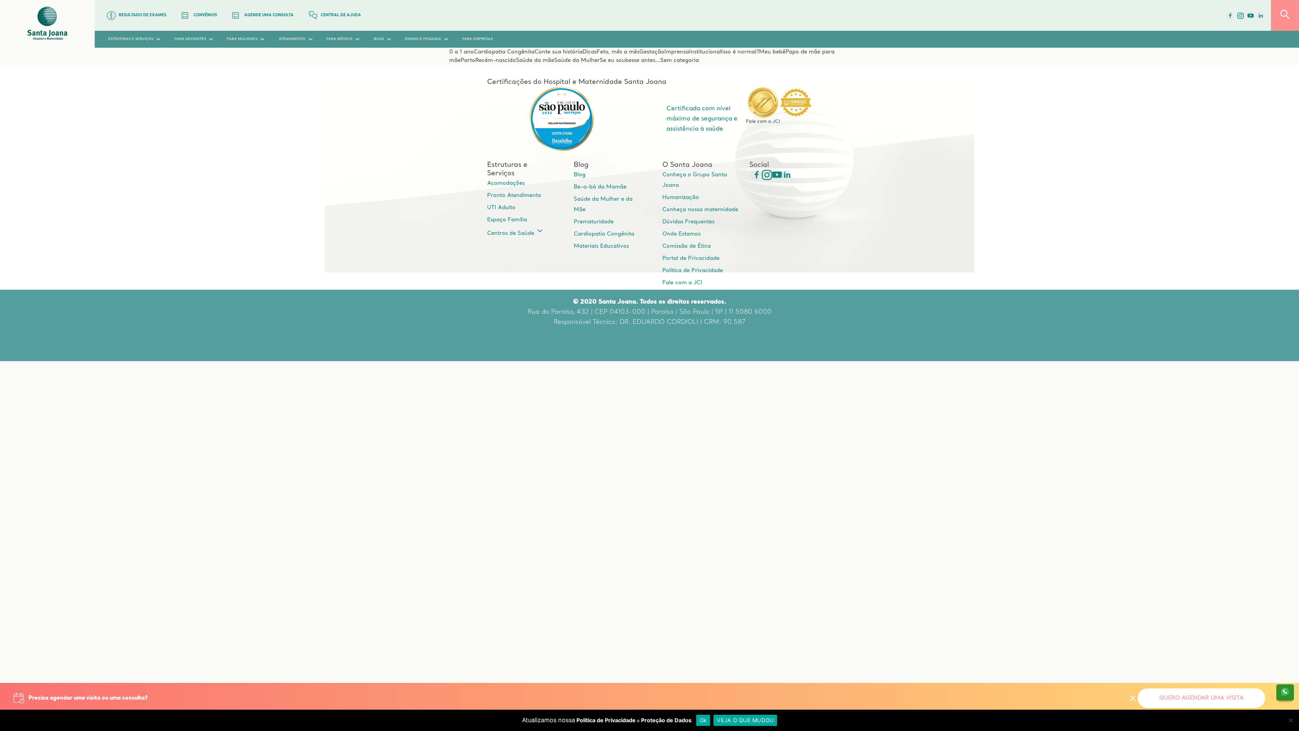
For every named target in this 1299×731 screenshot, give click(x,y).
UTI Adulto (501, 208)
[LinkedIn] (1260, 15)
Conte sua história (558, 52)
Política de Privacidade (692, 270)
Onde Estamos (681, 234)
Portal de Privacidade (691, 258)
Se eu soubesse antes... (630, 60)
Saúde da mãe (535, 60)
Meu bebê (772, 52)
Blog (580, 175)
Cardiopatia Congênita (504, 52)
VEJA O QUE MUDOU (745, 720)
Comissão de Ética (686, 246)
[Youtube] (1250, 15)
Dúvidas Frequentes (688, 222)
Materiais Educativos (601, 246)
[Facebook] (1230, 15)
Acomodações (506, 183)
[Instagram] (764, 174)
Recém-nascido (495, 60)
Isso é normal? (740, 52)
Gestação (651, 52)
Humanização (680, 197)
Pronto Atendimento (514, 195)
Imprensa (676, 52)
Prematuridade (594, 222)
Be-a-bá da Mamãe (600, 187)
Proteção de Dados (666, 720)
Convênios (205, 15)
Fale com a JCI (682, 283)
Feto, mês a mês (618, 52)
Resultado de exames (142, 15)
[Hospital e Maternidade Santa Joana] (47, 24)
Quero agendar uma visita (1201, 698)
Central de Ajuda (341, 15)
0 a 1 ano (461, 52)
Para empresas (477, 39)
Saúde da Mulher (577, 60)
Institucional (705, 52)
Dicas (590, 52)
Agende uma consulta (269, 15)
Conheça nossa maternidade (700, 210)
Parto (468, 60)
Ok (703, 720)
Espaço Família (507, 220)
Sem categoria (679, 60)
